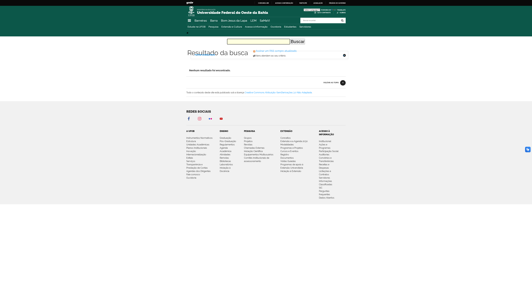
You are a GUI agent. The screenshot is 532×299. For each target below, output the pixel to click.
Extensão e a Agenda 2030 (294, 141)
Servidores (305, 26)
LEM (253, 20)
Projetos (248, 141)
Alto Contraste (324, 13)
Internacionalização (196, 154)
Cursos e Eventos (289, 151)
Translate (341, 10)
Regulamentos (227, 144)
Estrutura (191, 141)
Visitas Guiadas (288, 161)
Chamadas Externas (254, 148)
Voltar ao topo (331, 83)
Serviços (190, 161)
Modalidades (287, 144)
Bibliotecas (225, 161)
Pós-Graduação (228, 141)
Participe (303, 3)
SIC (320, 187)
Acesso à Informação (256, 26)
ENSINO (224, 131)
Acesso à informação (284, 3)
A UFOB (190, 131)
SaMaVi (265, 20)
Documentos (287, 158)
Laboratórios (226, 164)
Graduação (225, 138)
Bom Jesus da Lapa (234, 20)
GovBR (189, 3)
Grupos (248, 138)
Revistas (248, 144)
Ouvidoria (276, 26)
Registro (284, 154)
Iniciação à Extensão (290, 171)
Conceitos (285, 138)
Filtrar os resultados (205, 55)
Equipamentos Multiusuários (258, 154)
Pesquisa (213, 26)
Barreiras (201, 20)
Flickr (210, 118)
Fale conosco (193, 174)
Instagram (199, 118)
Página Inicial (187, 33)
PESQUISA (249, 131)
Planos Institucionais (196, 148)
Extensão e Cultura (231, 26)
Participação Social (328, 151)
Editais (189, 158)
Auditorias (324, 154)
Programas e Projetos (291, 148)
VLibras (343, 13)
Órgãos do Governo (337, 3)
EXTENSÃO (286, 131)
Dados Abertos (326, 197)
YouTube (221, 118)
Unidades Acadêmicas (197, 144)
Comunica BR (263, 3)
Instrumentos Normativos (199, 138)
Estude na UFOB (196, 26)
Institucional (325, 141)
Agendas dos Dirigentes (198, 171)
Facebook (188, 118)
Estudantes (290, 26)
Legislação (318, 3)
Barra (214, 20)
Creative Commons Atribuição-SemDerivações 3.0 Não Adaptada (278, 92)
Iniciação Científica (253, 151)
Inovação (191, 151)
